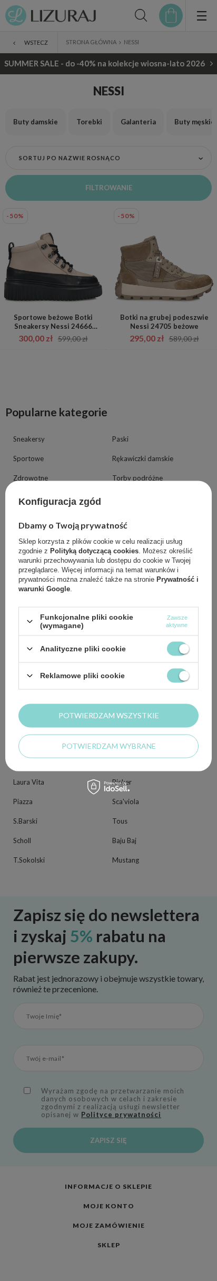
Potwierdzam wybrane (109, 745)
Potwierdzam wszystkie (108, 715)
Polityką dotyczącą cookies (94, 551)
